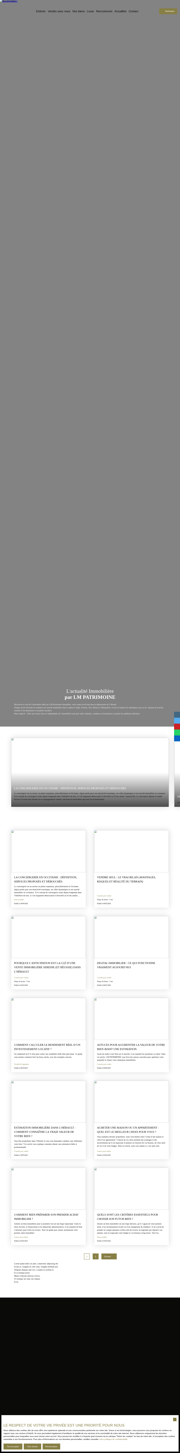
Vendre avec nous (59, 11)
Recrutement (104, 11)
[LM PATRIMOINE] (13, 11)
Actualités (120, 11)
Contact (133, 11)
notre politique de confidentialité (113, 1439)
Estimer (41, 11)
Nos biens (78, 11)
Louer (90, 11)
